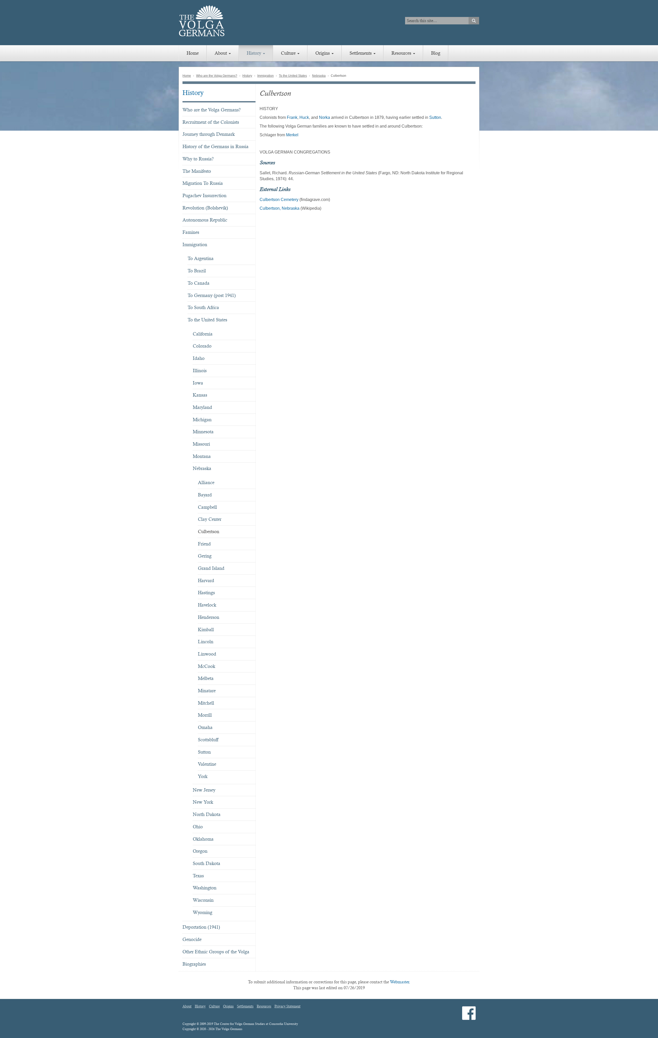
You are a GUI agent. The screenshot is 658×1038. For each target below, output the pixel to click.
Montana (202, 456)
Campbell (207, 507)
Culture (289, 53)
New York (203, 802)
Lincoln (205, 641)
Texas (198, 875)
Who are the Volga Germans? (216, 76)
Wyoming (202, 912)
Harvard (206, 580)
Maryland (202, 407)
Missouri (201, 444)
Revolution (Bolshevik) (205, 207)
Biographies (194, 964)
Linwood (207, 654)
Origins (323, 53)
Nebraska (319, 76)
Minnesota (203, 431)
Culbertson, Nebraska (279, 208)
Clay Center (209, 519)
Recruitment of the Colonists (210, 122)
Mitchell (206, 703)
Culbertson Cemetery (279, 199)
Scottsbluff (208, 739)
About (221, 53)
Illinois (200, 370)
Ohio (198, 826)
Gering (205, 556)
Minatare (207, 690)
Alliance (206, 482)
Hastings (206, 592)
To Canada (198, 283)
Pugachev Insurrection (204, 195)
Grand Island (211, 568)
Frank (292, 117)
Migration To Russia (202, 183)
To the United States (293, 76)
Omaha (205, 727)
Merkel (292, 135)
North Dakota (207, 814)
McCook (206, 666)
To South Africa (203, 307)
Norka (324, 117)
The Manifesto (196, 171)
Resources (402, 53)
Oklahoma (203, 839)
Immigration (265, 76)
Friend (204, 543)
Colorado (202, 346)
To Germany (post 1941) (212, 295)
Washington (204, 887)
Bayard (205, 494)
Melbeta (206, 678)
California (203, 334)
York (202, 776)
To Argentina (201, 258)
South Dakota (206, 863)
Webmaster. (400, 981)
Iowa (198, 383)
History (254, 53)
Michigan (202, 419)
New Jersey (204, 790)
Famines (190, 232)
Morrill (205, 715)
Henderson (208, 617)
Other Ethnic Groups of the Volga (215, 951)
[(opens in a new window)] (469, 1017)
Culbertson (208, 531)
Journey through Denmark (208, 134)
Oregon (200, 851)
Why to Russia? (198, 158)
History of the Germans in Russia (215, 146)
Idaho (199, 358)
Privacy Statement (287, 1006)
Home (193, 53)
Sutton (204, 752)
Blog (435, 53)
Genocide (192, 939)
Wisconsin (203, 900)
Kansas (200, 395)
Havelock (207, 605)
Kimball (206, 629)
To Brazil (197, 270)
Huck (304, 117)
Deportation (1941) (201, 927)
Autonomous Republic (204, 220)
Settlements (361, 53)
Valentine (207, 764)
